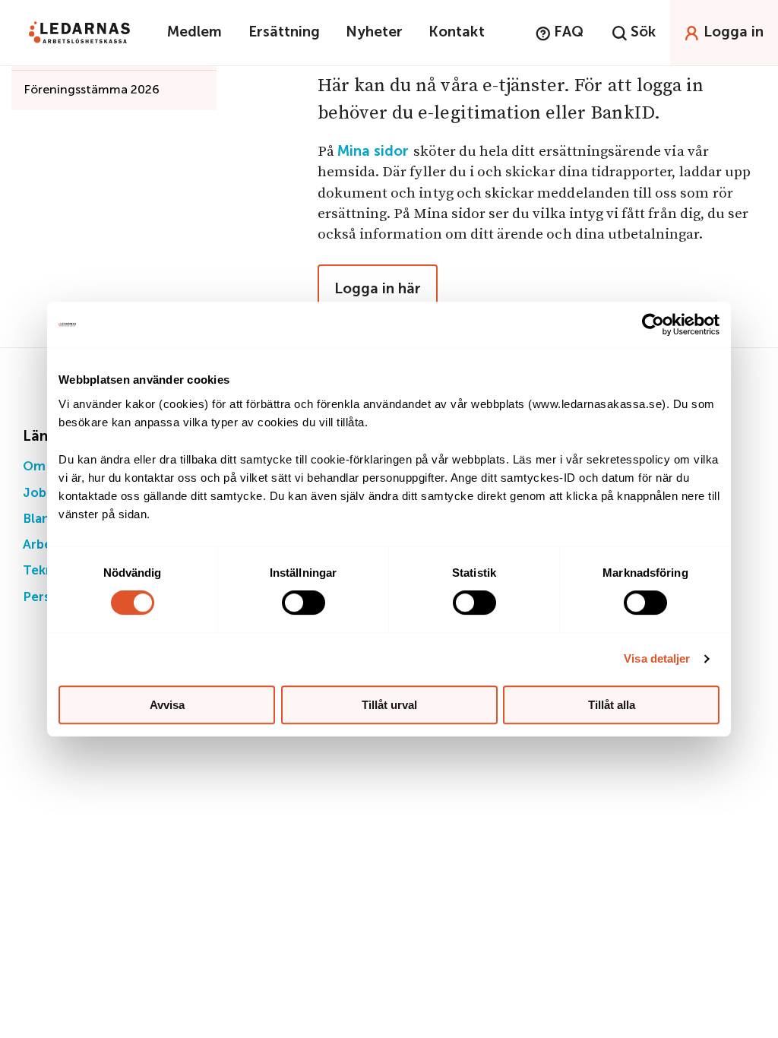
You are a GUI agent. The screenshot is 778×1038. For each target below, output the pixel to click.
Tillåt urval (389, 704)
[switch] (303, 602)
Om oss (46, 466)
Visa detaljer (657, 658)
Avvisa (167, 704)
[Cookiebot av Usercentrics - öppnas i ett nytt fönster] (653, 324)
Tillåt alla (611, 704)
